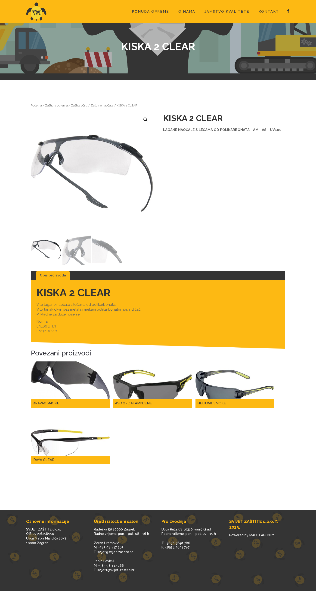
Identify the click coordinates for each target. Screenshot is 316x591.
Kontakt (269, 11)
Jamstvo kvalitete (226, 11)
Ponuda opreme (150, 11)
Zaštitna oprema (56, 105)
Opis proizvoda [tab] (53, 275)
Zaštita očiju (79, 105)
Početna (36, 105)
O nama (186, 11)
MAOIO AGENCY (261, 535)
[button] (145, 119)
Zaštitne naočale (102, 105)
